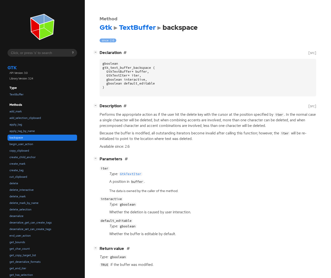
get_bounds (17, 242)
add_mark (15, 111)
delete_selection (20, 209)
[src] (312, 52)
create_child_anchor (22, 157)
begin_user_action (21, 144)
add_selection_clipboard (25, 118)
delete (13, 183)
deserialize (16, 216)
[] (96, 52)
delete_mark (17, 196)
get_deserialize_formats (24, 262)
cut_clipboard (18, 177)
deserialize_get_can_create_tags (30, 222)
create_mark (17, 164)
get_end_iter (17, 268)
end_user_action (20, 236)
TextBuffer (16, 94)
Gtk (12, 68)
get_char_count (19, 249)
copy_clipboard (19, 151)
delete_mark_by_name (24, 203)
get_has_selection (21, 275)
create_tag (16, 170)
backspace (16, 137)
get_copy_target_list (22, 255)
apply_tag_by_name (22, 131)
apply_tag (15, 124)
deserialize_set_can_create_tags (30, 229)
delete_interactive (21, 190)
